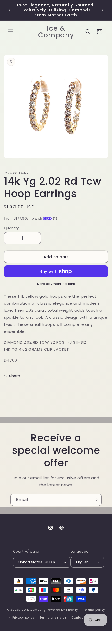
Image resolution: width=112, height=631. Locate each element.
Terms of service (53, 617)
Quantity (11, 227)
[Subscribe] (95, 500)
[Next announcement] (102, 10)
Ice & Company (33, 610)
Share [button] (14, 375)
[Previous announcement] (9, 10)
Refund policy (94, 610)
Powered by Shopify (62, 610)
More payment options (56, 284)
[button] (10, 31)
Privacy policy (23, 617)
